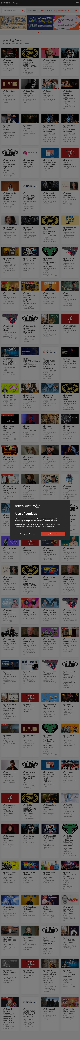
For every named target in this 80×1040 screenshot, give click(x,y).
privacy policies (48, 526)
